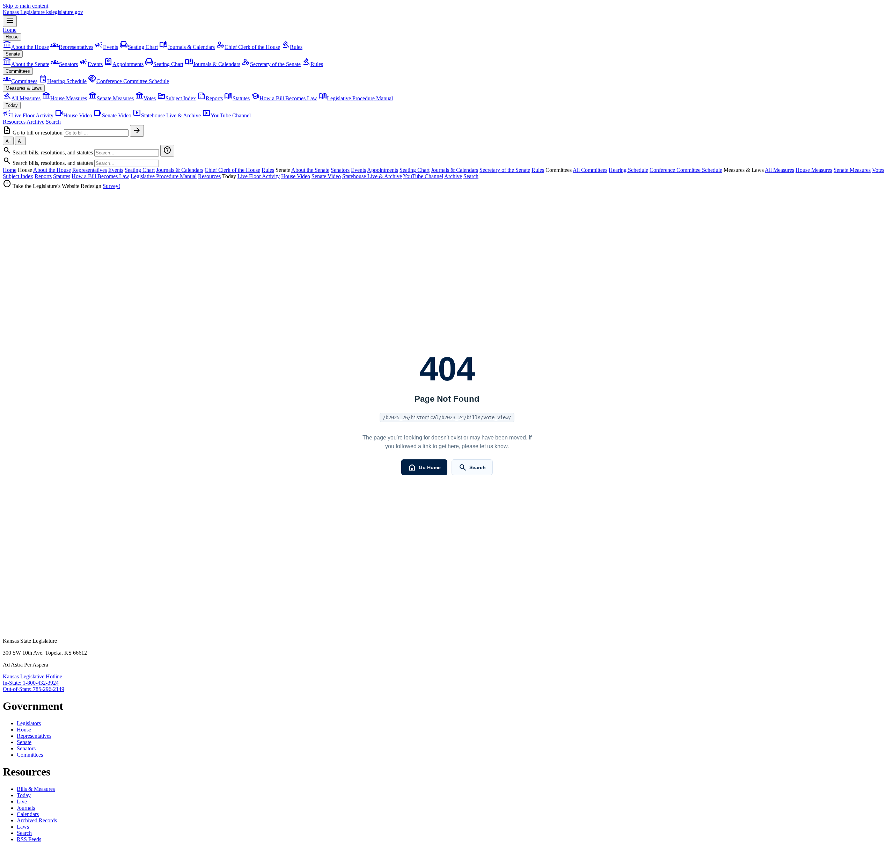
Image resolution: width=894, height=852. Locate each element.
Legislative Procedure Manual (355, 98)
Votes (145, 98)
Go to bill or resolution (38, 133)
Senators (64, 64)
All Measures (22, 98)
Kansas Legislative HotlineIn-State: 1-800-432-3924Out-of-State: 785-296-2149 (33, 682)
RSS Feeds (29, 839)
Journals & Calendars (187, 47)
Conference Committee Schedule (128, 81)
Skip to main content (25, 6)
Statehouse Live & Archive (167, 115)
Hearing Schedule (63, 81)
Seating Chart (138, 47)
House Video (73, 115)
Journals (26, 808)
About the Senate (26, 64)
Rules (291, 47)
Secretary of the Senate (271, 64)
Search (53, 122)
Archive (35, 122)
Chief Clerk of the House (248, 47)
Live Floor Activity (28, 115)
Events (106, 47)
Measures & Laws (24, 88)
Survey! (111, 186)
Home (9, 30)
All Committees (590, 170)
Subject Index (176, 98)
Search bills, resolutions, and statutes (53, 152)
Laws (23, 827)
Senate (13, 54)
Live (22, 801)
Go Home (424, 467)
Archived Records (37, 820)
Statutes (237, 98)
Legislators (29, 723)
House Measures (64, 98)
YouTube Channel (226, 115)
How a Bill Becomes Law (284, 98)
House (12, 36)
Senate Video (112, 115)
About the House (26, 47)
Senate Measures (111, 98)
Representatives (71, 47)
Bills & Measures (36, 789)
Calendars (28, 814)
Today (12, 105)
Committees (18, 71)
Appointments (124, 64)
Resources (14, 122)
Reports (210, 98)
